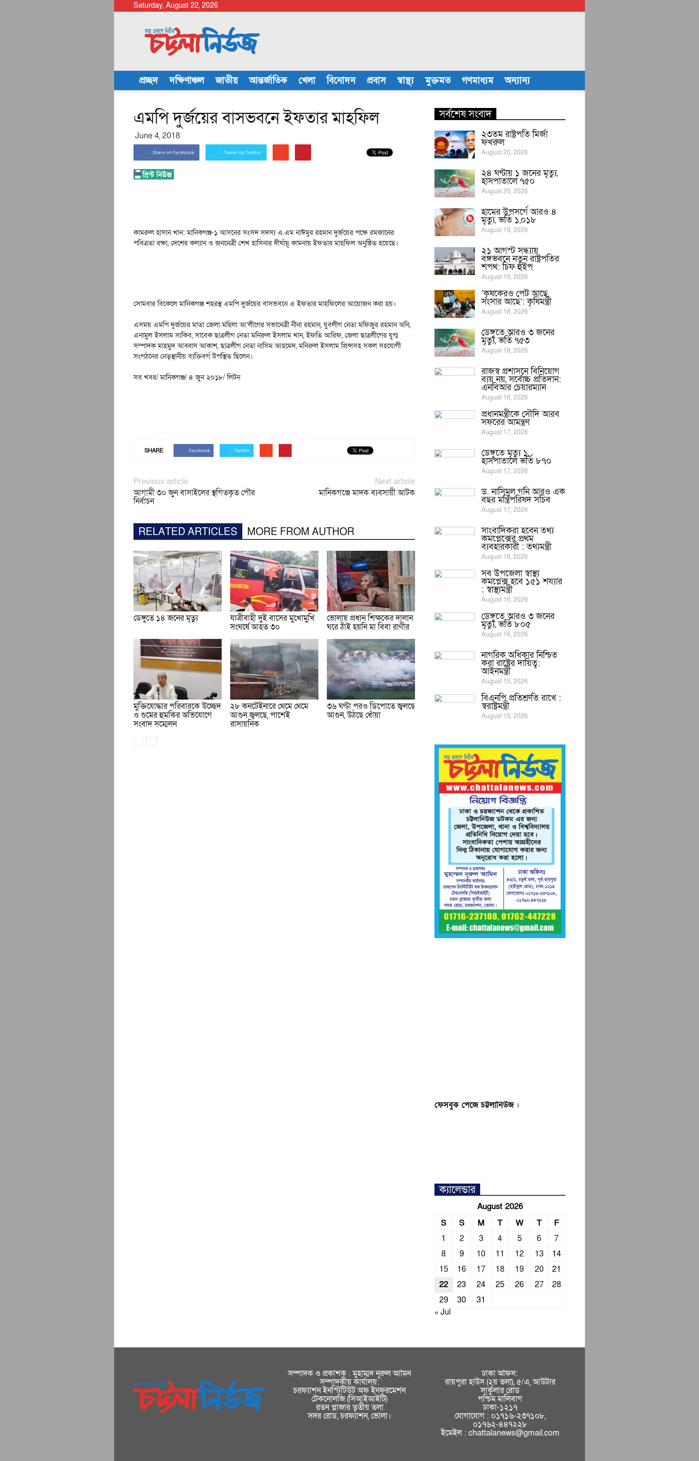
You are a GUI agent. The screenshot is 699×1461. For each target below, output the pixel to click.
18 (500, 1269)
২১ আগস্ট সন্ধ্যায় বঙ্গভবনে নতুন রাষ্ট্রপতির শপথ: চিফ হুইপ (520, 259)
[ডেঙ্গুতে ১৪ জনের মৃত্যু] (177, 581)
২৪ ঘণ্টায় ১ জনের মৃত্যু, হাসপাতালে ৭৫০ (519, 177)
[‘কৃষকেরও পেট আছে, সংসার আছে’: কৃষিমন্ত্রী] (454, 304)
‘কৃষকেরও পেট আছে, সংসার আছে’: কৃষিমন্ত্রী (516, 298)
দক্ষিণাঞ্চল (186, 80)
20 (539, 1269)
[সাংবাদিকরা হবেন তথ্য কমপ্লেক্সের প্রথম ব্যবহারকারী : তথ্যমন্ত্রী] (454, 541)
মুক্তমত (438, 80)
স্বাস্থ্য (405, 80)
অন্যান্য (517, 80)
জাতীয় (227, 80)
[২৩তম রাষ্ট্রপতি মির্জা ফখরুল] (454, 145)
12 (519, 1254)
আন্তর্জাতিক (268, 80)
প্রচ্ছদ (148, 80)
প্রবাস (376, 80)
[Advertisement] (280, 206)
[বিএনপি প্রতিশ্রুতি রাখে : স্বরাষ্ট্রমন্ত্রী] (454, 708)
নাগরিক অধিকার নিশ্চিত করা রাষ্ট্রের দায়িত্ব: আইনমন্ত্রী (519, 663)
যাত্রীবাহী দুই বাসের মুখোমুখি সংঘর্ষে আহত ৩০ (272, 622)
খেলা (307, 80)
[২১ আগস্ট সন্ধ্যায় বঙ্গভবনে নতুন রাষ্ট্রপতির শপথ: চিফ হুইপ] (454, 261)
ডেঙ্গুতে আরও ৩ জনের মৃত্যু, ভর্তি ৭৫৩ (518, 337)
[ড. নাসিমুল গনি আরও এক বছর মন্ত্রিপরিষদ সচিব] (454, 502)
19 (519, 1269)
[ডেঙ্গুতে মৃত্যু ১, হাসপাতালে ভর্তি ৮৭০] (454, 463)
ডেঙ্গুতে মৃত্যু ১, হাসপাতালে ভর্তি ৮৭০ (516, 457)
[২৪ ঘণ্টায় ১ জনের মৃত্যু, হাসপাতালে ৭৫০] (454, 183)
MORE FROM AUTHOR (300, 532)
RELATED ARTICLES (187, 532)
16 (461, 1269)
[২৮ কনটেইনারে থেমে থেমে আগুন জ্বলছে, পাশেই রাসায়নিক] (274, 669)
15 (443, 1269)
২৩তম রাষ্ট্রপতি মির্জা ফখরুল (514, 138)
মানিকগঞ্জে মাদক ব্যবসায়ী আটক (367, 493)
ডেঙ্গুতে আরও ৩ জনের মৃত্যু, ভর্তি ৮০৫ (518, 620)
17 (481, 1269)
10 (481, 1254)
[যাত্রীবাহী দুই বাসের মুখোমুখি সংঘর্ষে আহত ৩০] (274, 581)
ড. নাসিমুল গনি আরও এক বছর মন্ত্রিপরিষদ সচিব (523, 496)
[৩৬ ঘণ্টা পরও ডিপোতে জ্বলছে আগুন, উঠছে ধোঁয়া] (371, 669)
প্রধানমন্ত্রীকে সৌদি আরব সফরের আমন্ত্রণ (520, 418)
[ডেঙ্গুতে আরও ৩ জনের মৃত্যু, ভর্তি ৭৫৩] (454, 343)
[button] (556, 80)
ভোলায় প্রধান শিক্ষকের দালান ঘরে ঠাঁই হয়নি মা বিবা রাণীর (370, 622)
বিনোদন (341, 80)
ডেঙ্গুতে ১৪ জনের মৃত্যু (165, 618)
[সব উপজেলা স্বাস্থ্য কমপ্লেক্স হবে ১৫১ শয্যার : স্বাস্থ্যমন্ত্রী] (454, 584)
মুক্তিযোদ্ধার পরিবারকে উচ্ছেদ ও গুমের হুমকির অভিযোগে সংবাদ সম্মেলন (177, 715)
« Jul (442, 1312)
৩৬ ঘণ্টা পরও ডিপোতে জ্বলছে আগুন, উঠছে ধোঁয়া (371, 711)
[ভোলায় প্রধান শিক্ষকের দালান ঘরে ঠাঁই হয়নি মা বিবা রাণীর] (371, 581)
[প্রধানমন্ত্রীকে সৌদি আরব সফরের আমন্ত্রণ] (454, 424)
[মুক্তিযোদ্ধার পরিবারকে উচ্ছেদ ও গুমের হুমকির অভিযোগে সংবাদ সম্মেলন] (177, 669)
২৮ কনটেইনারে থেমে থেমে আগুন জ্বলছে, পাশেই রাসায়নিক (269, 715)
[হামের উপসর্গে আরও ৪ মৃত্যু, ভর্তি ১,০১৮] (454, 222)
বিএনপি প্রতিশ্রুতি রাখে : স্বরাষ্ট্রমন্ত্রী (521, 702)
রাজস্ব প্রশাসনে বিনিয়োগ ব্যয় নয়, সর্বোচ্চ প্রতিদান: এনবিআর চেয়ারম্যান (521, 379)
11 (500, 1254)
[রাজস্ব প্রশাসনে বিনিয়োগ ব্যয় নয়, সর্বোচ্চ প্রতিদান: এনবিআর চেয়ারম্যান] (454, 382)
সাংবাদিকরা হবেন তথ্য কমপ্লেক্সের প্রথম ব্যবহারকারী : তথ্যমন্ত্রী (517, 539)
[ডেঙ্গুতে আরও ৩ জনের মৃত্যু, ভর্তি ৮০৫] (454, 627)
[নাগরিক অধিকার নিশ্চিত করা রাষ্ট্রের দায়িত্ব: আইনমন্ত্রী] (454, 665)
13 (539, 1254)
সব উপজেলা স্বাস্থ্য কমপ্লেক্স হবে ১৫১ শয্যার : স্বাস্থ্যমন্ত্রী (521, 582)
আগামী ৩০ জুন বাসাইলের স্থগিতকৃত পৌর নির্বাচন (194, 497)
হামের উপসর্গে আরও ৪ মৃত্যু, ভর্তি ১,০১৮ (519, 216)
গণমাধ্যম (478, 80)
